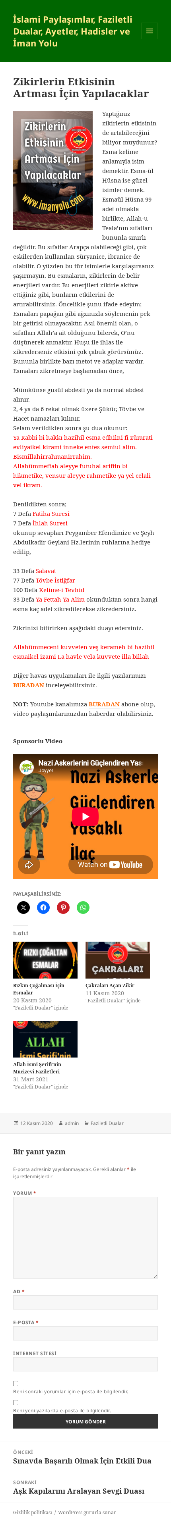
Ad (19, 1291)
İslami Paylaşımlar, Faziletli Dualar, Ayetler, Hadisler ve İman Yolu (72, 31)
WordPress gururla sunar (87, 1512)
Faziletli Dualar (107, 1123)
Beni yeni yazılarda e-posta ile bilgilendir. (62, 1410)
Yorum (24, 1193)
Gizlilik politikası (32, 1512)
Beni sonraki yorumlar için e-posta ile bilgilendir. (70, 1391)
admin (72, 1123)
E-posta (26, 1322)
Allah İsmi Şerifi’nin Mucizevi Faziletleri (37, 1068)
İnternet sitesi (34, 1353)
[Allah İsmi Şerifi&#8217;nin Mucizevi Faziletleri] (45, 1039)
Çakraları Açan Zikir (110, 985)
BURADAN (104, 704)
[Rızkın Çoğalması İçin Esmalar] (45, 960)
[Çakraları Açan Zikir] (118, 960)
